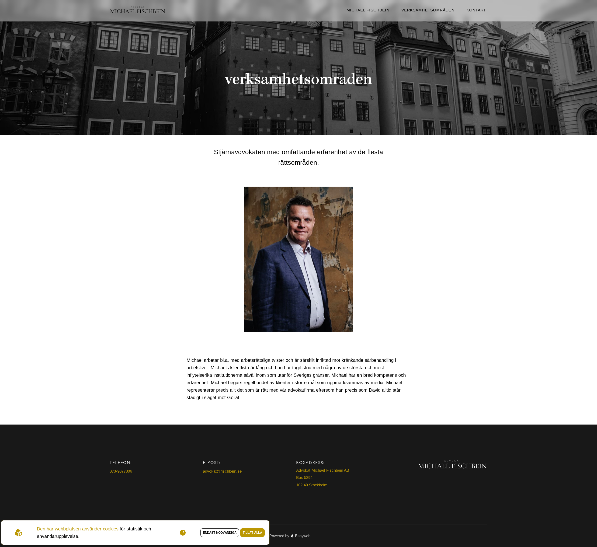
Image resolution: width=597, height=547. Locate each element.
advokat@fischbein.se (222, 471)
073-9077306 (121, 471)
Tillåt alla (252, 532)
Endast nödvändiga (219, 532)
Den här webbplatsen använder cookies (77, 528)
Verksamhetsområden (428, 10)
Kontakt (476, 10)
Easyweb (302, 536)
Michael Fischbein (368, 10)
